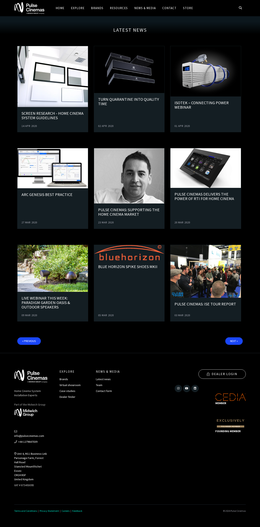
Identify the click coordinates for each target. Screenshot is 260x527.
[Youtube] (186, 388)
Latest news (103, 379)
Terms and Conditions (25, 510)
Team (99, 385)
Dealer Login (224, 374)
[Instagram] (178, 388)
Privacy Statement (49, 510)
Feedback (77, 510)
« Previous (29, 341)
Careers (65, 510)
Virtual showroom (70, 385)
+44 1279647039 (27, 442)
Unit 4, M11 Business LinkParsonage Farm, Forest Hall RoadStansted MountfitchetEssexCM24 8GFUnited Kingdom (30, 466)
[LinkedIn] (195, 388)
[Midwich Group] (27, 413)
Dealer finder (67, 397)
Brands (64, 379)
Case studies (67, 391)
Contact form (104, 391)
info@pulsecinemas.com (29, 436)
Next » (234, 341)
